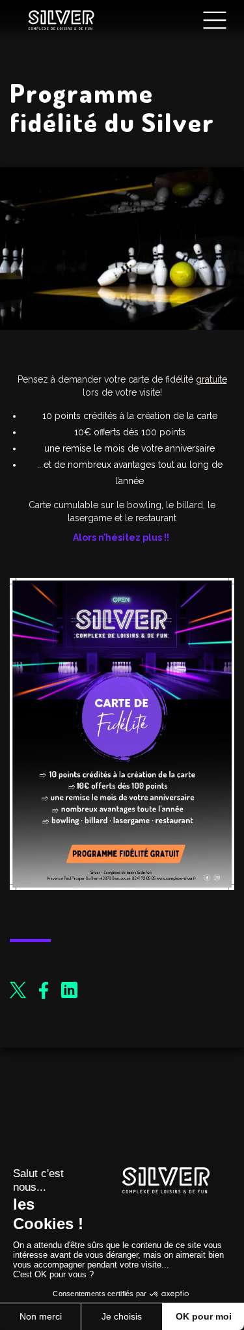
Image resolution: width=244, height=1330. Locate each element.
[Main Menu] (214, 20)
